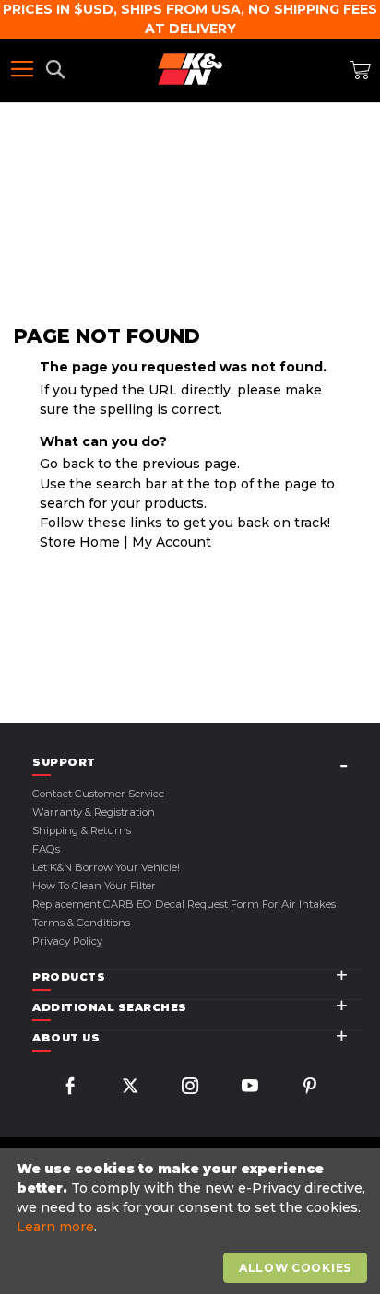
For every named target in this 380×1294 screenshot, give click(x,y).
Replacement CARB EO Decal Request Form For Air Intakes (184, 904)
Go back (67, 463)
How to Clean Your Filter (94, 885)
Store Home (80, 542)
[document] (192, 1221)
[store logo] (190, 69)
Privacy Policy (67, 941)
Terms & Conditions (81, 922)
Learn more (55, 1226)
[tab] (197, 763)
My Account (171, 542)
